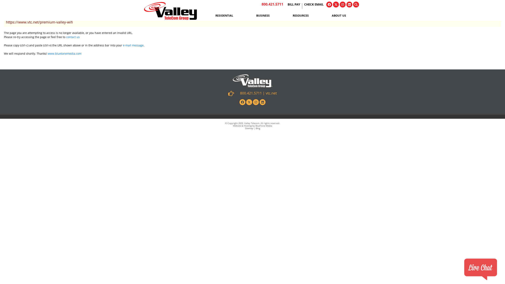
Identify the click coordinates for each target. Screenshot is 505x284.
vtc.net (271, 93)
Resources (301, 15)
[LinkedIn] (349, 4)
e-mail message (133, 45)
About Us (339, 15)
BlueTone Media (263, 125)
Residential (224, 15)
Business (263, 15)
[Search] (356, 4)
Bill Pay (294, 4)
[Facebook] (329, 4)
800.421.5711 (272, 4)
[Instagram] (343, 4)
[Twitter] (336, 4)
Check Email (314, 4)
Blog (258, 128)
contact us (73, 37)
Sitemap (249, 128)
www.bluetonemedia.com (64, 53)
